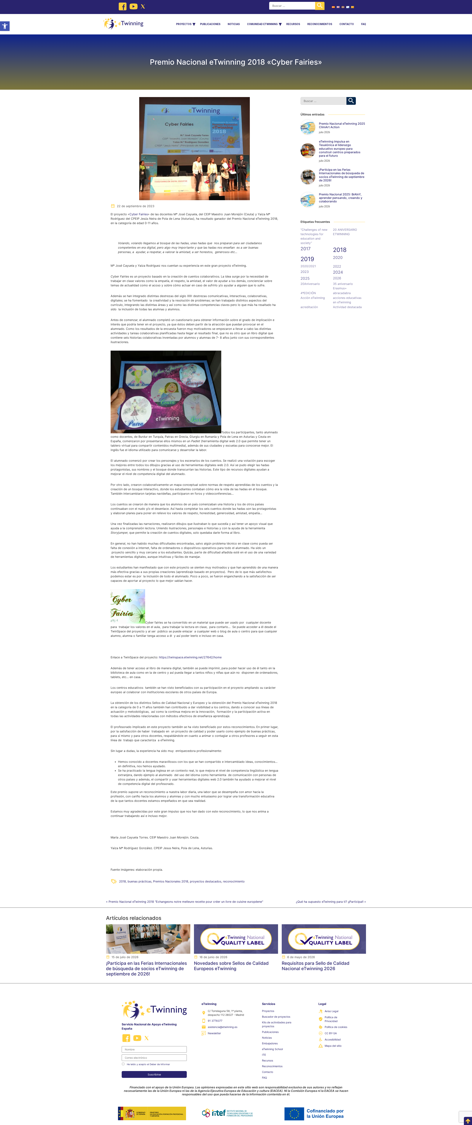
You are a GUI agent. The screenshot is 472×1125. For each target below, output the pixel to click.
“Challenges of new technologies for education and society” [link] (314, 236)
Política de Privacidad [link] (331, 1019)
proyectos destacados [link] (205, 881)
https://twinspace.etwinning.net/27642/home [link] (190, 657)
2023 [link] (305, 272)
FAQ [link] (363, 24)
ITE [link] (264, 1054)
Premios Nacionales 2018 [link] (170, 881)
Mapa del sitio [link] (333, 1045)
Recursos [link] (293, 24)
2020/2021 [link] (308, 266)
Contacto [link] (346, 24)
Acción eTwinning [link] (313, 298)
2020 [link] (338, 257)
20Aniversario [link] (310, 284)
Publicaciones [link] (210, 24)
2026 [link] (337, 278)
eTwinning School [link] (272, 1049)
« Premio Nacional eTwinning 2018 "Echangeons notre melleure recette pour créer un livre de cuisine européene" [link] (184, 901)
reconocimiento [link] (234, 881)
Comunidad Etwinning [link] (262, 24)
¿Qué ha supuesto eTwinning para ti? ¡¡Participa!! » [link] (331, 901)
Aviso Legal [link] (331, 1011)
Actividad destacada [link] (347, 307)
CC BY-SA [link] (331, 1033)
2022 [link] (337, 266)
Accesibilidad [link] (333, 1039)
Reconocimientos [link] (319, 24)
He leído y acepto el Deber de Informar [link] (148, 1064)
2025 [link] (305, 278)
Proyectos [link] (183, 24)
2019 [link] (307, 259)
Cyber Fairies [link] (138, 214)
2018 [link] (122, 881)
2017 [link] (306, 248)
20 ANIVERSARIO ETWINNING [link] (345, 232)
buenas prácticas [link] (139, 881)
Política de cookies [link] (336, 1027)
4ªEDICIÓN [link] (308, 293)
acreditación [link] (309, 307)
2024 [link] (338, 272)
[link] (5, 26)
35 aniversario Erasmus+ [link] (343, 286)
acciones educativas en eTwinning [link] (347, 300)
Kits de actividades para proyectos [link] (276, 1024)
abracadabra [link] (342, 293)
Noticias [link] (234, 24)
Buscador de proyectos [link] (276, 1016)
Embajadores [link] (270, 1043)
